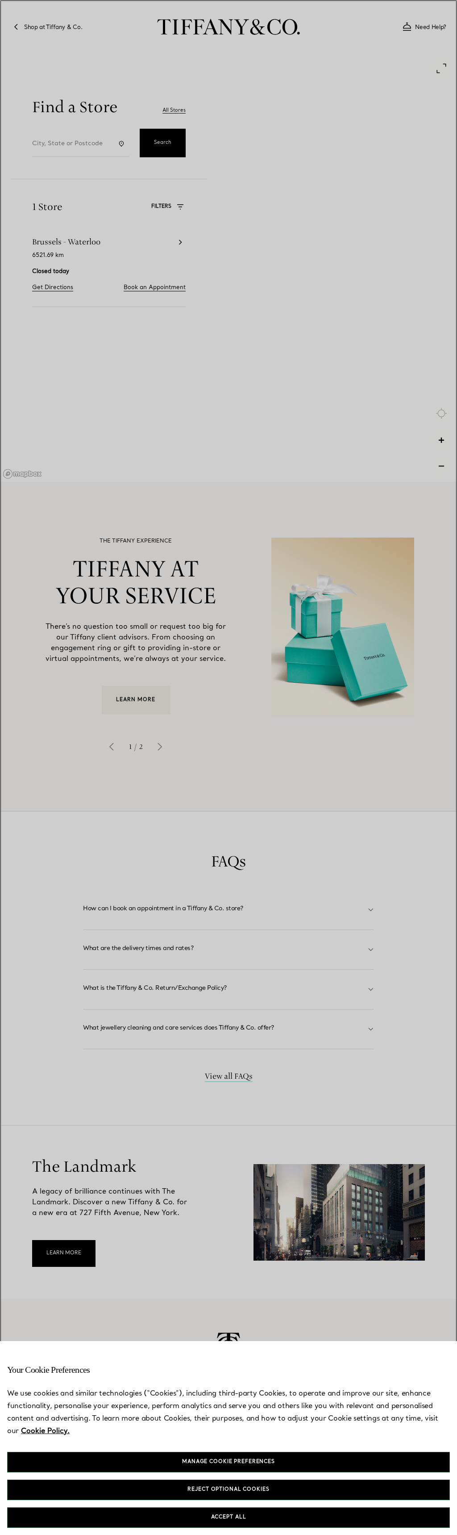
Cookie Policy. (45, 1431)
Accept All (228, 1517)
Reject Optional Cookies (228, 1490)
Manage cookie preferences (228, 1462)
